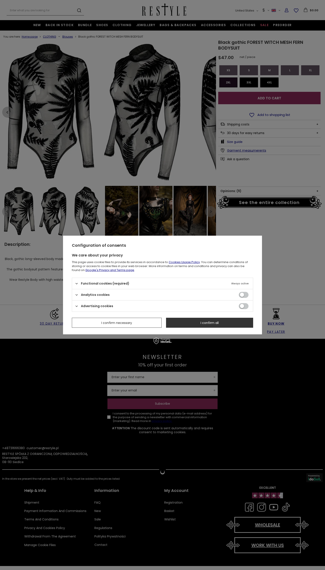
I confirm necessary (116, 322)
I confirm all (210, 322)
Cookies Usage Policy (184, 262)
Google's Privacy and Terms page (109, 270)
